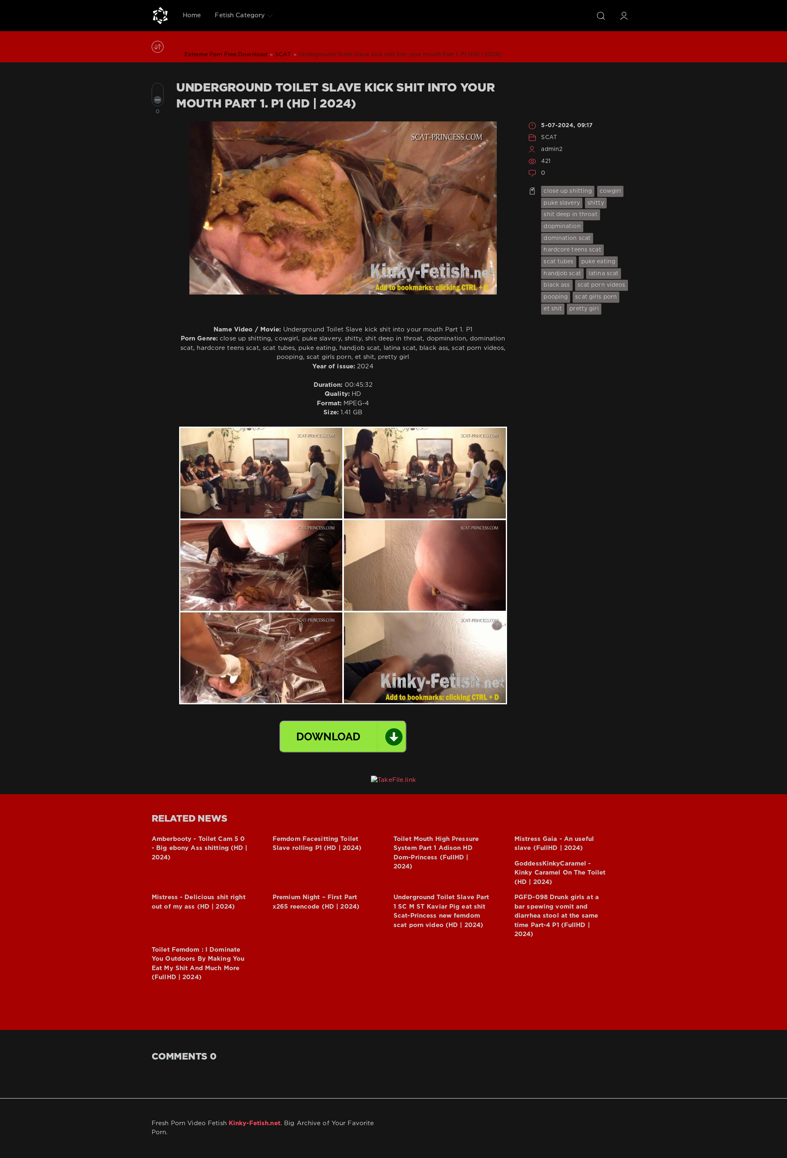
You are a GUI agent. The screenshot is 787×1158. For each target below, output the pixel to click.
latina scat (604, 273)
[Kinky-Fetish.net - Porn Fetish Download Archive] (160, 15)
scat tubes (558, 261)
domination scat (567, 238)
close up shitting (568, 191)
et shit (553, 308)
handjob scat (562, 273)
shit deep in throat (570, 214)
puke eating (598, 261)
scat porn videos (602, 285)
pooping (556, 297)
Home (192, 15)
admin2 (551, 149)
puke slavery (562, 203)
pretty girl (583, 308)
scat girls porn (596, 297)
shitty (595, 203)
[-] (157, 99)
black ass (557, 285)
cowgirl (610, 191)
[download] (343, 737)
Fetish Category (240, 15)
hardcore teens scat (572, 249)
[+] (157, 88)
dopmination (562, 226)
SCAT (549, 137)
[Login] (623, 15)
